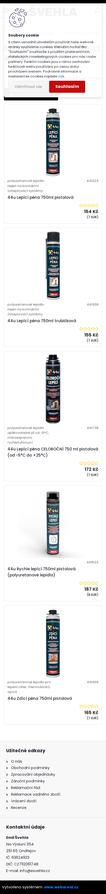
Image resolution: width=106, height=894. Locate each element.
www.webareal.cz (61, 887)
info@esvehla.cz (35, 870)
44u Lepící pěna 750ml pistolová (40, 197)
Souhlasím (67, 86)
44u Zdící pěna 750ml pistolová (39, 698)
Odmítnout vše (28, 86)
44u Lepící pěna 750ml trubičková (41, 320)
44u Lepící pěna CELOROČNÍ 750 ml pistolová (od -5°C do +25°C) (52, 452)
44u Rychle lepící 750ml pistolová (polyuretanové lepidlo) (41, 572)
